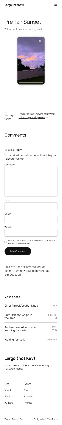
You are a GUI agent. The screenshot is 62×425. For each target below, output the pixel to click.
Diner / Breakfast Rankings (21, 305)
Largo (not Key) (14, 5)
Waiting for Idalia (15, 339)
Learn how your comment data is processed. (27, 273)
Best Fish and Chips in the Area (18, 316)
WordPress (52, 419)
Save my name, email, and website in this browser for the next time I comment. (32, 242)
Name (8, 200)
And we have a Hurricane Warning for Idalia (20, 329)
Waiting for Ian (9, 117)
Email (8, 213)
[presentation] (25, 82)
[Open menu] (55, 5)
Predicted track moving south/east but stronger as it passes (37, 115)
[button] (31, 60)
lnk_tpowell (20, 29)
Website (8, 227)
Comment (10, 164)
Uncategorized (35, 29)
